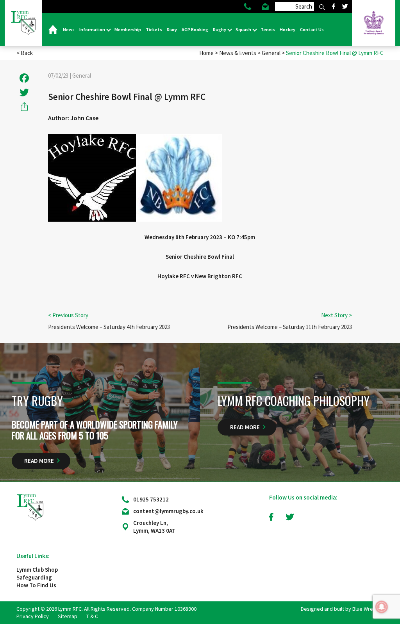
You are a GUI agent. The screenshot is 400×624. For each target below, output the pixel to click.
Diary (172, 29)
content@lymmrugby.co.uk (168, 511)
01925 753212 (151, 499)
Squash (244, 29)
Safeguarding (34, 577)
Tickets (154, 29)
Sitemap (67, 616)
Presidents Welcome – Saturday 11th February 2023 (289, 327)
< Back (24, 53)
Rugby (220, 29)
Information (92, 29)
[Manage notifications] (381, 607)
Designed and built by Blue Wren (338, 608)
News (69, 29)
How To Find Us (36, 585)
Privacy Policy (32, 616)
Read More (39, 460)
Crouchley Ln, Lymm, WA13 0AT (154, 526)
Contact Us (312, 29)
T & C (92, 616)
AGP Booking (195, 29)
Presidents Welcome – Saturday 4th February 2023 (109, 327)
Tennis (268, 29)
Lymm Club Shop (37, 569)
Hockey (287, 29)
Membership (127, 29)
